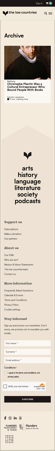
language (27, 181)
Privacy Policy (11, 304)
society (27, 194)
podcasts (27, 201)
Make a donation (12, 233)
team (16, 269)
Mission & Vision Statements (18, 264)
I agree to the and (24, 375)
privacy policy (13, 376)
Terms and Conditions (15, 299)
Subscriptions (11, 229)
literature (28, 187)
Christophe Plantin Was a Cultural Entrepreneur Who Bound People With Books (26, 87)
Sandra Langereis (15, 97)
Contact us (10, 274)
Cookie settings (12, 309)
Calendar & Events (13, 295)
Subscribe (27, 399)
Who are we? (11, 259)
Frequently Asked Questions (18, 290)
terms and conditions (27, 373)
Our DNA (9, 255)
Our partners (10, 238)
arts (27, 168)
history (27, 174)
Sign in (39, 3)
